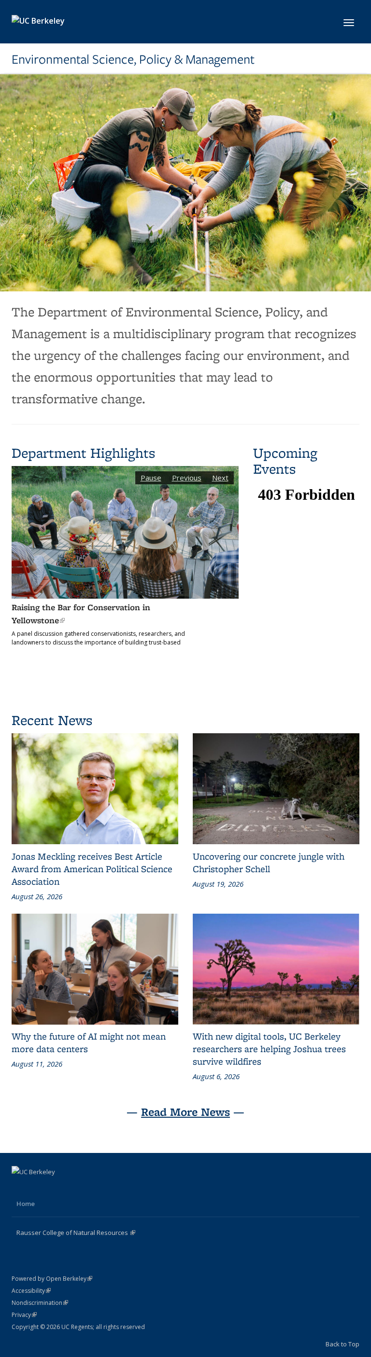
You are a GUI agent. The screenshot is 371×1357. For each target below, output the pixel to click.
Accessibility (31, 1291)
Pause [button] (151, 477)
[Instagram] (58, 1188)
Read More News (185, 1111)
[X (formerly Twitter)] (39, 1188)
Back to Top (342, 1344)
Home (25, 1203)
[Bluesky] (77, 1188)
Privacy (24, 1315)
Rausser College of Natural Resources (75, 1232)
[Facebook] (20, 1188)
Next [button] (220, 477)
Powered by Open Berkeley (52, 1279)
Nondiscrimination (40, 1303)
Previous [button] (186, 477)
